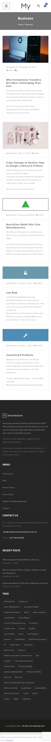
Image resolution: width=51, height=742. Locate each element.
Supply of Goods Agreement (15, 501)
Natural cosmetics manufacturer (18, 655)
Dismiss (9, 740)
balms (26, 612)
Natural (21, 650)
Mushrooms (9, 650)
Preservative (9, 666)
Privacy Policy (9, 487)
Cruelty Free (9, 628)
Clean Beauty (24, 617)
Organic (7, 661)
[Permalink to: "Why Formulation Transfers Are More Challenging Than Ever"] (25, 52)
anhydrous (23, 601)
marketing (28, 644)
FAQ (4, 480)
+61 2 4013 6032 (16, 538)
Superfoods (26, 688)
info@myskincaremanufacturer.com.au (19, 532)
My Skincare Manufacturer (33, 726)
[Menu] (6, 6)
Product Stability (34, 672)
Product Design (25, 666)
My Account (8, 474)
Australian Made (31, 607)
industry (7, 639)
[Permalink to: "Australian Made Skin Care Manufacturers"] (25, 207)
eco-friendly (9, 634)
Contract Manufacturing (14, 623)
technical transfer (11, 693)
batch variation (39, 612)
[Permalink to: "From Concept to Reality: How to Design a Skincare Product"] (25, 138)
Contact (6, 508)
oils (37, 655)
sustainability (40, 688)
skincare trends (10, 688)
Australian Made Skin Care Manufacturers (23, 226)
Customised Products (19, 355)
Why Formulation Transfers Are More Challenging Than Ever (23, 83)
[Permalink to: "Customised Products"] (25, 338)
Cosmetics (33, 623)
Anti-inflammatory (12, 607)
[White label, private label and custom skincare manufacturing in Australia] (25, 6)
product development (13, 672)
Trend (25, 693)
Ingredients (20, 639)
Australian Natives (12, 612)
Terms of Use (8, 494)
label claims (15, 644)
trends (35, 693)
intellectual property (38, 639)
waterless (26, 699)
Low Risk (11, 292)
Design (32, 628)
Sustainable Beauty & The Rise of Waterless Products (25, 583)
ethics (21, 634)
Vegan (16, 699)
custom (22, 628)
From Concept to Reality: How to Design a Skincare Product (25, 164)
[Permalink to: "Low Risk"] (25, 276)
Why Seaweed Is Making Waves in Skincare (21, 559)
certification (9, 617)
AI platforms (9, 601)
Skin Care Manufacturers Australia (19, 682)
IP (5, 644)
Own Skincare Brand (24, 661)
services (7, 677)
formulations (33, 634)
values (7, 699)
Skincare (18, 677)
